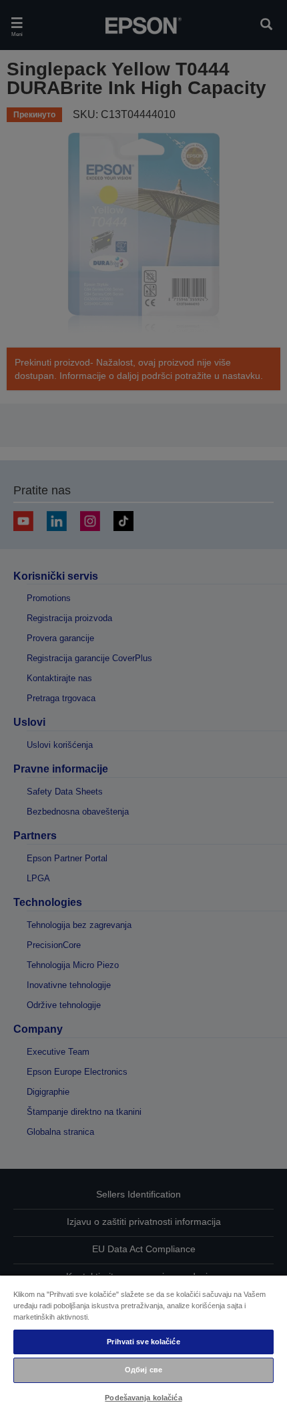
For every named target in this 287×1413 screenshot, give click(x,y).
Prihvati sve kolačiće (143, 1342)
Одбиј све (143, 1370)
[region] (143, 1343)
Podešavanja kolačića (143, 1398)
